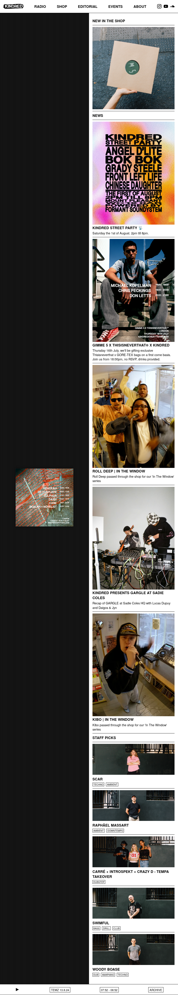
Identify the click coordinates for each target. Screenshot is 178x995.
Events (115, 6)
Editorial (87, 6)
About (140, 6)
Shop (62, 6)
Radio (40, 6)
